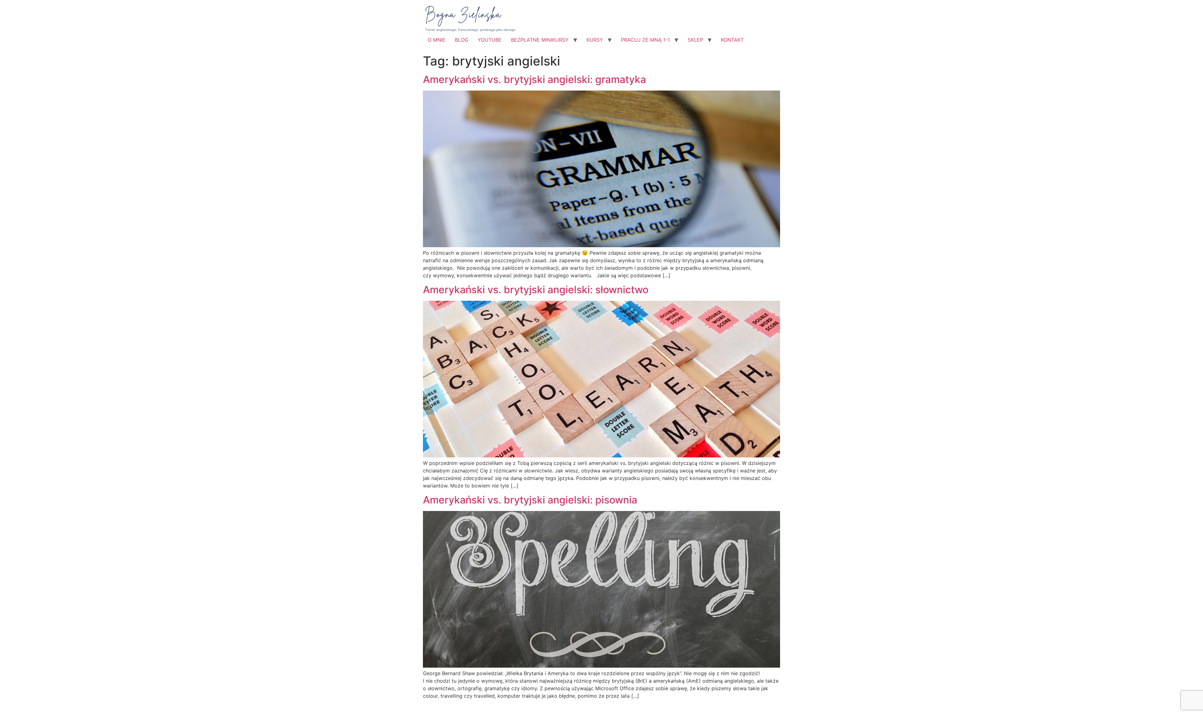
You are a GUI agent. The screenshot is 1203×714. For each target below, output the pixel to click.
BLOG (461, 40)
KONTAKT (732, 40)
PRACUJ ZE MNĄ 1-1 (645, 40)
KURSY (594, 40)
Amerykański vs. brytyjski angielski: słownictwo (535, 290)
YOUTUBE (490, 40)
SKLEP (695, 40)
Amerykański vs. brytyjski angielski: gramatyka (534, 79)
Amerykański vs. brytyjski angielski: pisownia (530, 500)
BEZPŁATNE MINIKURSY (540, 40)
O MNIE (436, 40)
